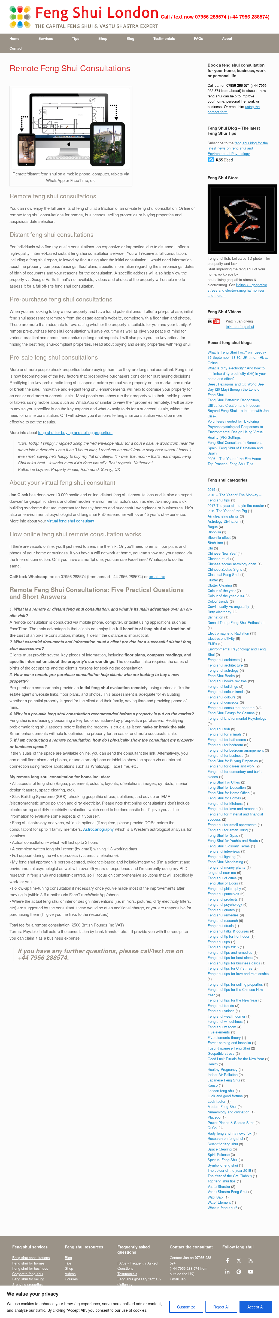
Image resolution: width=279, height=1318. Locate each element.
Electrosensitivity (221, 638)
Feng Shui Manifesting (225, 861)
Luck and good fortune (225, 1095)
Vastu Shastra (219, 1186)
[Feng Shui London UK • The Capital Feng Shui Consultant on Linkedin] (227, 1272)
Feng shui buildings (223, 686)
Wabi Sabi (215, 1197)
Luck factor (216, 1101)
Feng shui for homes (28, 1263)
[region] (139, 1302)
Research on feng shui (225, 1138)
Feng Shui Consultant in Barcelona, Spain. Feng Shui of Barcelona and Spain (235, 448)
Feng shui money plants (226, 867)
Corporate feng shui (27, 1273)
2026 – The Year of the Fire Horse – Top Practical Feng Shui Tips (236, 461)
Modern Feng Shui (222, 1106)
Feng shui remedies (223, 914)
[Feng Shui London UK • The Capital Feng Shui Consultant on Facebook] (227, 1261)
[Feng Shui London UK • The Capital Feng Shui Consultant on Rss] (250, 1261)
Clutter (213, 579)
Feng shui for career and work (231, 766)
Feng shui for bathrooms (227, 739)
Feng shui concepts (223, 702)
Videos (70, 1273)
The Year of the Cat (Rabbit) (230, 1175)
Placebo (214, 1117)
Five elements (219, 1032)
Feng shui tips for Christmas (230, 968)
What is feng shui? (222, 1207)
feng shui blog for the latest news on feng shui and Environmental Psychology (238, 148)
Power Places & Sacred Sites (231, 1122)
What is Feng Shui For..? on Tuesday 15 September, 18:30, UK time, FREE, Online (238, 357)
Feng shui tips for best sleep (230, 957)
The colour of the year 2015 (229, 1170)
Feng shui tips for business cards (234, 963)
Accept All (255, 1307)
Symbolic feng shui (223, 1165)
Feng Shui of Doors (223, 883)
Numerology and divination (228, 1111)
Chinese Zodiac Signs (225, 569)
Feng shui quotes (221, 909)
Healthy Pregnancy (223, 1069)
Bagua (213, 526)
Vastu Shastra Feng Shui (227, 1191)
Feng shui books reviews (227, 680)
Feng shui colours (222, 697)
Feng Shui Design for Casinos (231, 712)
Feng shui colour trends (226, 691)
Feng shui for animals (225, 734)
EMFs (212, 643)
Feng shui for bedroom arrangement (236, 750)
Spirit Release (219, 1154)
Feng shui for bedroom (225, 744)
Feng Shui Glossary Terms (229, 845)
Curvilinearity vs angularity (228, 606)
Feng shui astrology (223, 670)
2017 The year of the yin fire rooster (236, 505)
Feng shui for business (226, 755)
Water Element (219, 1202)
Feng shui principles (223, 893)
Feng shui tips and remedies (230, 952)
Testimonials (164, 38)
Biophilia (214, 531)
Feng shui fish (219, 728)
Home (14, 38)
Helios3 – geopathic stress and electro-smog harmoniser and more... (237, 290)
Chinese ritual (218, 558)
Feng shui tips (219, 941)
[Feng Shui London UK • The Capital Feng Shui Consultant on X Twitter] (239, 1261)
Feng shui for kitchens (225, 803)
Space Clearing (220, 1149)
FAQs (198, 38)
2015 (211, 489)
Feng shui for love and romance (232, 808)
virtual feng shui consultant (70, 521)
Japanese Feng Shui (224, 1080)
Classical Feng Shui (223, 574)
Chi (210, 548)
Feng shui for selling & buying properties (28, 1281)
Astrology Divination (223, 521)
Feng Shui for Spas (223, 835)
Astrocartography (98, 829)
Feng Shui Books (221, 675)
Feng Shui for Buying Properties (233, 760)
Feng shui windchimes (225, 1021)
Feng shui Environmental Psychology (237, 718)
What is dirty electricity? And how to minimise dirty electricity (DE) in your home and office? (237, 373)
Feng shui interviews (224, 851)
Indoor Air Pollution (223, 1074)
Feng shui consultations (31, 1257)
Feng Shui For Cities (224, 782)
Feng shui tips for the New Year (232, 1000)
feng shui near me (222, 872)
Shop (102, 38)
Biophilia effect (219, 537)
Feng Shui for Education (227, 787)
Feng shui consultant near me (231, 707)
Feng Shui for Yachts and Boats (233, 840)
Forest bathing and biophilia (229, 1042)
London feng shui (221, 1090)
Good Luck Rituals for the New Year (236, 1058)
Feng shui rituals (221, 925)
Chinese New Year (222, 553)
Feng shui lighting (221, 856)
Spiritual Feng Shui (223, 1159)
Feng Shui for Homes (224, 797)
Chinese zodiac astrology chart (232, 563)
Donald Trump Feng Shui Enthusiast (236, 622)
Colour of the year (222, 590)
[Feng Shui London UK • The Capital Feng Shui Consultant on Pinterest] (239, 1272)
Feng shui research (223, 920)
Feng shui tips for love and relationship (238, 973)
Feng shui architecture (225, 665)
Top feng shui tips (222, 1180)
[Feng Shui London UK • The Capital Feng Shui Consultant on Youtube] (250, 1272)
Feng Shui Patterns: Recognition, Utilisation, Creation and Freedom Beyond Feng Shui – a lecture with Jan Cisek (238, 408)
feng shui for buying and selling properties (75, 432)
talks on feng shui (240, 326)
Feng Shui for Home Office (229, 792)
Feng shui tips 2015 (223, 946)
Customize (186, 1307)
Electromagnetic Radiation (228, 633)
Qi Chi (212, 1127)
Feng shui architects (224, 659)
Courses (71, 1278)
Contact (16, 48)
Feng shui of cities (222, 877)
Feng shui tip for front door (228, 936)
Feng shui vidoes (221, 1010)
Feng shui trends (221, 1005)
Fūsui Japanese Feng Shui (229, 1048)
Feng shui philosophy (224, 888)
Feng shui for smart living (228, 829)
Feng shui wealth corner (226, 1016)
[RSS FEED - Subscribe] (220, 161)
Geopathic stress (221, 1053)
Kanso (213, 1085)
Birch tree (215, 542)
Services (45, 38)
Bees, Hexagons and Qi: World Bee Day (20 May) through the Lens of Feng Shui (236, 389)
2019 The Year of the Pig (227, 510)
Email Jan (178, 1278)
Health (213, 1063)
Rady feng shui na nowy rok (229, 1133)
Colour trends (218, 601)
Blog (130, 38)
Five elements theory (224, 1037)
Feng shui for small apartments (232, 824)
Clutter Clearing (220, 585)
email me (157, 576)
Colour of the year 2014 (226, 595)
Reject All (221, 1307)
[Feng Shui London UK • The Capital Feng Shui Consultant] (84, 16)
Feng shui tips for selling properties (235, 984)
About (227, 38)
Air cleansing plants (223, 516)
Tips (75, 38)
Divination (215, 617)
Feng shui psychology (225, 904)
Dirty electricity (219, 611)
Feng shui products (223, 899)
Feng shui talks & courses (228, 931)
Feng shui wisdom (222, 1026)
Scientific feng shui (223, 1143)
